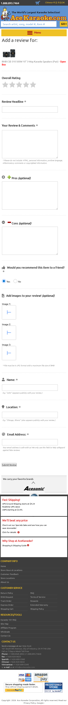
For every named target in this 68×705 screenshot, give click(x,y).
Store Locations (8, 578)
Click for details (9, 532)
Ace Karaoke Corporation (28, 700)
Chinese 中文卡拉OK (55, 2)
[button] (5, 84)
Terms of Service (37, 597)
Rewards (34, 601)
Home (3, 566)
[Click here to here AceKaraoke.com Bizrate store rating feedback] (53, 691)
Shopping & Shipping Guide (14, 545)
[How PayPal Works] (23, 691)
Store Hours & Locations (11, 570)
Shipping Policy (37, 608)
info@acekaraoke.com (25, 667)
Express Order (7, 605)
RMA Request (7, 597)
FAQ (32, 593)
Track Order (6, 601)
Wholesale (5, 631)
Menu (37, 32)
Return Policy (7, 593)
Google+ (40, 703)
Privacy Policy (30, 703)
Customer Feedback (9, 574)
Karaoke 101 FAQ (8, 619)
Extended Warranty (39, 605)
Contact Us (5, 635)
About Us (5, 582)
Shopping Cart (37, 2)
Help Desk (26, 646)
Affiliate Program (8, 627)
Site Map (4, 623)
